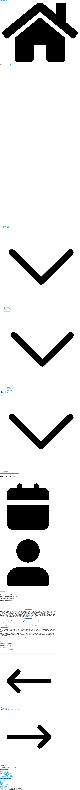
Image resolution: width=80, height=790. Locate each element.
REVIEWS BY (11, 473)
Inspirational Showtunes (4, 771)
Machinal (2, 783)
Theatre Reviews (5, 226)
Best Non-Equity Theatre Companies (7, 776)
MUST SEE (2, 473)
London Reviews (7, 310)
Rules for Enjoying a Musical (5, 773)
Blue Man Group (3, 780)
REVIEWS (7, 473)
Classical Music (10, 388)
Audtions (6, 471)
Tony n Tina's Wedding (4, 784)
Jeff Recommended (4, 647)
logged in (7, 767)
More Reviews (3, 787)
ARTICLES (4, 391)
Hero (11, 649)
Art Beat (5, 306)
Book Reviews (7, 307)
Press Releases (5, 392)
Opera (8, 389)
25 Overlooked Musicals (4, 774)
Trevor (1, 785)
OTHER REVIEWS (6, 227)
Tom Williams (16, 473)
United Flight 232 (3, 786)
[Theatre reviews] (3, 0)
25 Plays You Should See (5, 772)
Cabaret (8, 387)
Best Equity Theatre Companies (6, 775)
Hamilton (1, 782)
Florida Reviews (7, 309)
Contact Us (4, 472)
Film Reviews (7, 308)
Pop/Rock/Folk (9, 390)
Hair (1, 781)
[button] (41, 305)
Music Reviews (7, 311)
